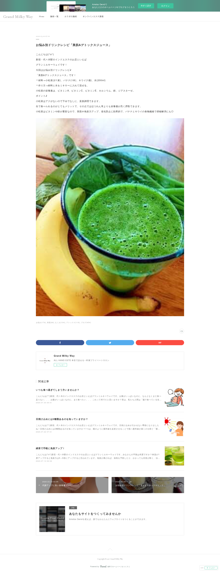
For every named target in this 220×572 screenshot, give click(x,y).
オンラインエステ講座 (93, 16)
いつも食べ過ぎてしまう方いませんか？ (57, 389)
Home (41, 16)
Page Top (110, 550)
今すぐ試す (146, 5)
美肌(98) (50, 322)
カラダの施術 (70, 16)
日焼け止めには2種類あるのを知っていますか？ (62, 419)
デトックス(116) (73, 322)
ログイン (165, 5)
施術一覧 (54, 16)
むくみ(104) (60, 322)
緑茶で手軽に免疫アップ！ (50, 448)
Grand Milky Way (18, 16)
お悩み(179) (41, 322)
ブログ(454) (86, 322)
